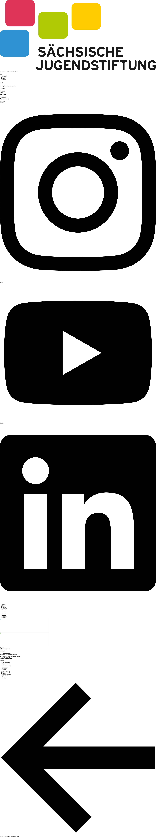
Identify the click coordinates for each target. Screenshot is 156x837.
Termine (4, 607)
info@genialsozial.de (7, 658)
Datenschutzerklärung (6, 665)
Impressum (4, 668)
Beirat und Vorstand (6, 663)
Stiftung (3, 605)
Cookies (4, 669)
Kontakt (4, 609)
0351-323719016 (7, 657)
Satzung (4, 664)
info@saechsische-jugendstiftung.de (10, 654)
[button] (9, 836)
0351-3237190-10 (6, 653)
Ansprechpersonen (6, 662)
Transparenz (4, 608)
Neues (3, 606)
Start (1, 71)
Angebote (4, 604)
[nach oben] (78, 835)
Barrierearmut (5, 667)
